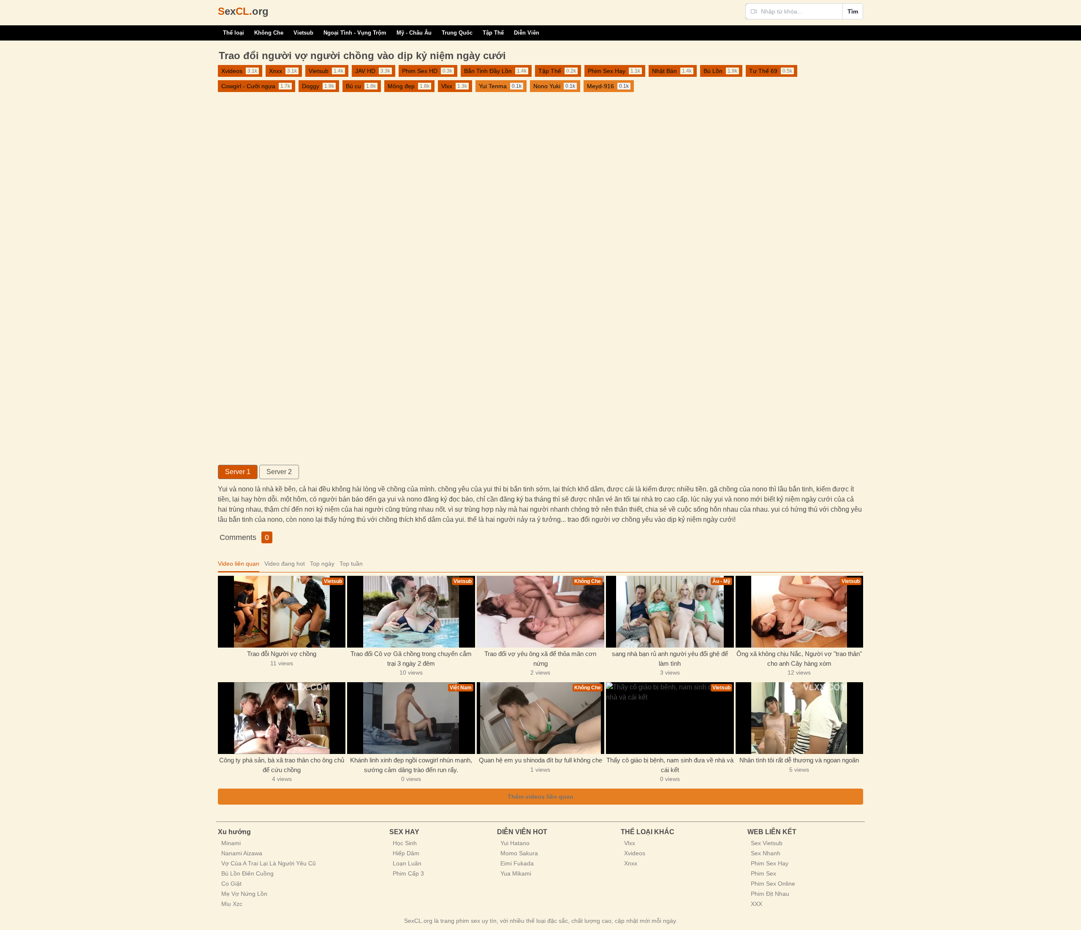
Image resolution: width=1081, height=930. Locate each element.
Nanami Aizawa (241, 853)
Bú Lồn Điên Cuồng (247, 873)
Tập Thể (493, 33)
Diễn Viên (526, 33)
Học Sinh (405, 843)
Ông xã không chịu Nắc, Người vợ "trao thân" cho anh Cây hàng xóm (799, 658)
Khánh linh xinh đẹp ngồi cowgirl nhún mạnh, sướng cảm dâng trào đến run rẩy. (411, 764)
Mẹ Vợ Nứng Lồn (244, 893)
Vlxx (629, 843)
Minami (231, 843)
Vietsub (303, 33)
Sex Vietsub (766, 843)
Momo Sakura (519, 853)
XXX (756, 903)
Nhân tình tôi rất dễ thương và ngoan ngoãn (799, 760)
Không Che (268, 33)
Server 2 (279, 471)
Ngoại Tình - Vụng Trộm (354, 33)
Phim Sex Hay (769, 863)
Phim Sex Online (773, 883)
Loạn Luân (407, 863)
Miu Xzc (231, 903)
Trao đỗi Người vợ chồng (281, 653)
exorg (243, 11)
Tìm (852, 11)
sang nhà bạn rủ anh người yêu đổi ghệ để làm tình (670, 658)
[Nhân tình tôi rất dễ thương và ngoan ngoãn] (799, 718)
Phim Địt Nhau (770, 893)
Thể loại (233, 33)
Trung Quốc (457, 33)
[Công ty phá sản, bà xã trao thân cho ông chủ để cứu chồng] (281, 718)
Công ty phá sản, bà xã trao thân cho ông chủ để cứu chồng (281, 764)
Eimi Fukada (517, 863)
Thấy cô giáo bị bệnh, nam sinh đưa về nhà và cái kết (669, 764)
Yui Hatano (515, 843)
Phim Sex (763, 873)
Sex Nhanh (765, 853)
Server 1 (237, 471)
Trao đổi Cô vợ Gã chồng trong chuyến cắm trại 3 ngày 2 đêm (411, 658)
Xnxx (630, 863)
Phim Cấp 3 (408, 873)
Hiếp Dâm (406, 853)
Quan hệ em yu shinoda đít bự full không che (540, 760)
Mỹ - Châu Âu (414, 33)
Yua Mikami (515, 873)
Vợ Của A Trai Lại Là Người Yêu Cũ (268, 863)
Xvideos (634, 853)
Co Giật (231, 883)
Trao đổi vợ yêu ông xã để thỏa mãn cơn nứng (540, 658)
